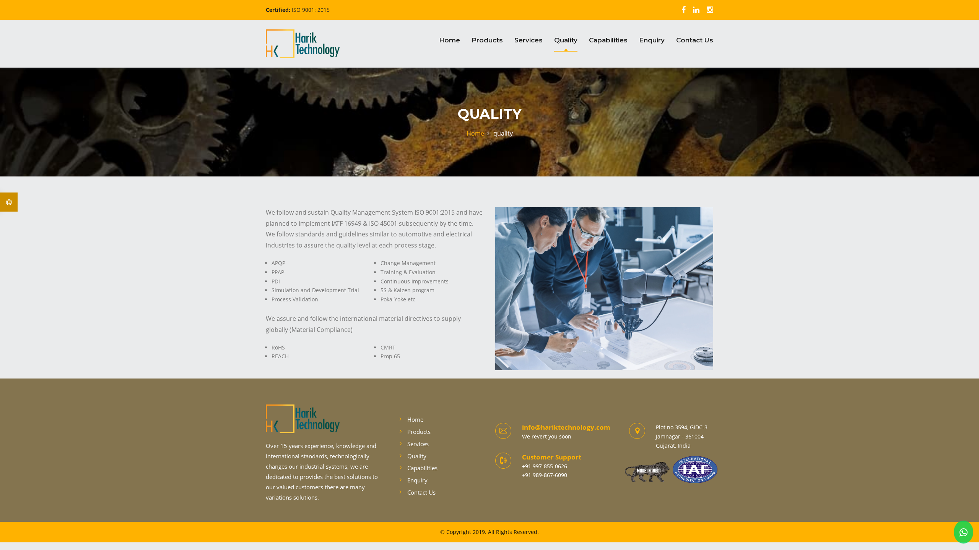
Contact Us (421, 492)
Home (449, 40)
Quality (565, 40)
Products (487, 40)
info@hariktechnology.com (566, 427)
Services (528, 40)
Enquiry (652, 40)
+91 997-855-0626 (544, 466)
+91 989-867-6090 (544, 475)
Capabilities (608, 40)
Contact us (694, 40)
